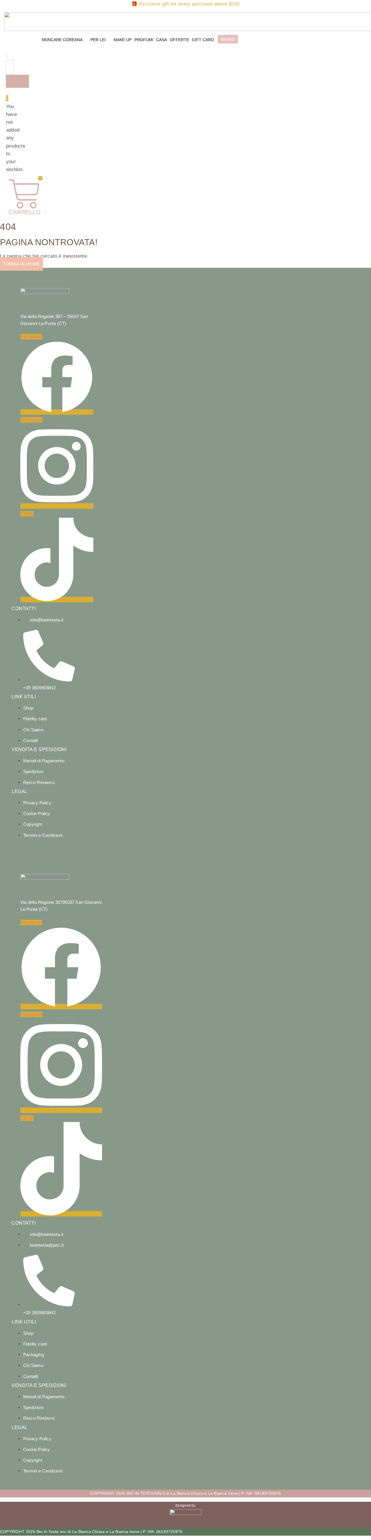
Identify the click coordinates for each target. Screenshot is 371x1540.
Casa (161, 39)
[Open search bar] (7, 56)
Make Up (123, 39)
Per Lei (98, 39)
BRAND (228, 39)
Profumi (143, 39)
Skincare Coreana (62, 39)
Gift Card (203, 39)
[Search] (17, 81)
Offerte (179, 39)
